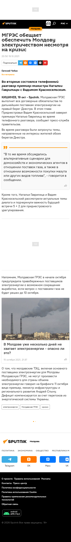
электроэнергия (10, 407)
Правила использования (27, 478)
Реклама (45, 478)
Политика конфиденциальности (19, 487)
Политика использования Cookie (19, 492)
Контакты (7, 483)
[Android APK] (11, 513)
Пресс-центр (20, 483)
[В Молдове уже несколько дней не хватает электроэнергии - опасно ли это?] (35, 319)
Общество (42, 450)
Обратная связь (10, 504)
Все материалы (8, 74)
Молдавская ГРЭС (30, 407)
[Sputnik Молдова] (10, 24)
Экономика (25, 450)
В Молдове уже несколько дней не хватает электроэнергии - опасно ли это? (34, 348)
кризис (45, 407)
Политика (8, 450)
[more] (65, 185)
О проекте (7, 478)
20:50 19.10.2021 (10, 56)
